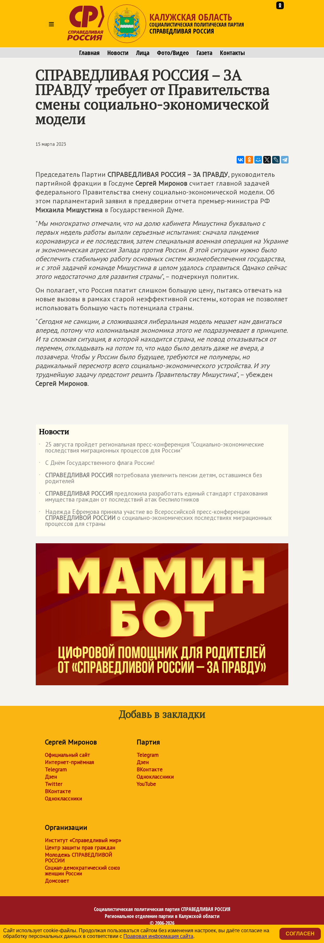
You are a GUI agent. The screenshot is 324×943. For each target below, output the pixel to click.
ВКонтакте (58, 791)
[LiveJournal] (276, 159)
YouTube (146, 784)
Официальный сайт (67, 755)
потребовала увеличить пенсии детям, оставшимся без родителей (150, 478)
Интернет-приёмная (69, 762)
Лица (142, 52)
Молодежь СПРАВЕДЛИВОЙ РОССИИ (78, 857)
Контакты (232, 52)
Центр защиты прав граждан (80, 847)
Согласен (300, 933)
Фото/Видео (173, 52)
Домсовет (57, 881)
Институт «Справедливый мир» (83, 840)
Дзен (51, 777)
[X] (267, 159)
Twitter (53, 784)
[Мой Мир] (258, 159)
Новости (117, 52)
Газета (204, 52)
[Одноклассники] (249, 159)
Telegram (56, 769)
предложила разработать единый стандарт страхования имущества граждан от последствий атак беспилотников (153, 496)
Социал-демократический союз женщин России (82, 870)
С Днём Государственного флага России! (97, 464)
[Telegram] (285, 159)
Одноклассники (63, 798)
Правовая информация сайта (158, 936)
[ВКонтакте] (240, 159)
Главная (89, 52)
